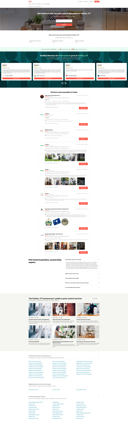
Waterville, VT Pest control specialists (59, 365)
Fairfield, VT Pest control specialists (35, 368)
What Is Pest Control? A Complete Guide (61, 319)
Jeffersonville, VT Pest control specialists (36, 372)
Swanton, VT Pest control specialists (59, 366)
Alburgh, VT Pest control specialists (82, 372)
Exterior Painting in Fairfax (57, 413)
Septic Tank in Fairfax (56, 407)
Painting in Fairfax (55, 405)
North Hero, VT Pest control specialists (59, 368)
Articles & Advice (47, 3)
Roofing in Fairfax (32, 416)
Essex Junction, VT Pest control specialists (36, 377)
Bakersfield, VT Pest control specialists (59, 363)
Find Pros (64, 24)
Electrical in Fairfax (32, 411)
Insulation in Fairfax (56, 416)
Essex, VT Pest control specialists (58, 361)
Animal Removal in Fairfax (33, 389)
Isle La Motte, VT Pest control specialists (83, 370)
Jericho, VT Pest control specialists (58, 374)
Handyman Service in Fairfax (57, 414)
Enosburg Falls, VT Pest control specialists (60, 375)
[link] (3, 76)
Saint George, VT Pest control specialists (83, 366)
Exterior (33, 3)
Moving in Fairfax (55, 409)
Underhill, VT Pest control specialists (35, 375)
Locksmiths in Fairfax (80, 409)
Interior (30, 3)
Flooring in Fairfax (55, 402)
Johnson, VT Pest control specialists (59, 377)
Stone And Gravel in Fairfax (33, 418)
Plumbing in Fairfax (32, 405)
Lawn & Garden (38, 3)
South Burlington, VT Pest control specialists (84, 361)
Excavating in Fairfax (80, 402)
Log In (91, 1)
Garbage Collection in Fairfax (34, 414)
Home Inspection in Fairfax (81, 389)
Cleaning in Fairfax (32, 404)
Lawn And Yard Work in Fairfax (58, 404)
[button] (49, 157)
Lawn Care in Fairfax (56, 389)
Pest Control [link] (30, 6)
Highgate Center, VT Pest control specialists (84, 363)
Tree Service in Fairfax (80, 404)
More (42, 3)
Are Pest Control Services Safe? (83, 319)
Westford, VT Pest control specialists (35, 363)
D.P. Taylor (79, 339)
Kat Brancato (79, 317)
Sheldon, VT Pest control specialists (35, 370)
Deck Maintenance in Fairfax (34, 409)
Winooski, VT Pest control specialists (59, 370)
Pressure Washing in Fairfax (81, 407)
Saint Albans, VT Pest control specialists (36, 366)
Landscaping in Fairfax (33, 407)
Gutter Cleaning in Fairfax (57, 418)
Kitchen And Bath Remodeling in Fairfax (36, 402)
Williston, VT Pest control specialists (83, 368)
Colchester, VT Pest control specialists (35, 374)
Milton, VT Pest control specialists (35, 361)
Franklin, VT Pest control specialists (82, 365)
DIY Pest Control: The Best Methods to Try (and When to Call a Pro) (63, 342)
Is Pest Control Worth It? (34, 341)
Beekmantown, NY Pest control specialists (84, 374)
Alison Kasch (31, 317)
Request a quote (16, 78)
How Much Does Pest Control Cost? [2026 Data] (39, 319)
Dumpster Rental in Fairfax (81, 405)
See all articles (95, 298)
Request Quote (83, 108)
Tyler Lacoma (55, 317)
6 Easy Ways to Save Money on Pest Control (86, 341)
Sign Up (96, 1)
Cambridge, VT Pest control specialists (36, 365)
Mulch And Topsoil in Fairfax (57, 411)
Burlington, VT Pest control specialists (59, 372)
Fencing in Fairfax (32, 413)
